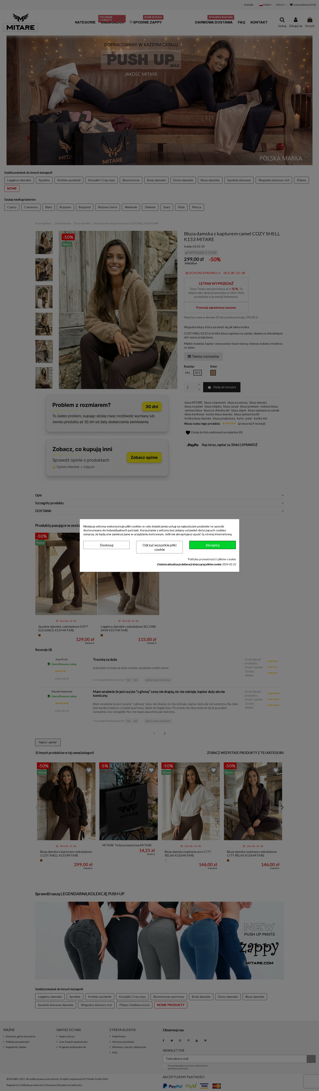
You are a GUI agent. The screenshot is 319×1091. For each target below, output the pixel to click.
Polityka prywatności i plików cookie (212, 559)
